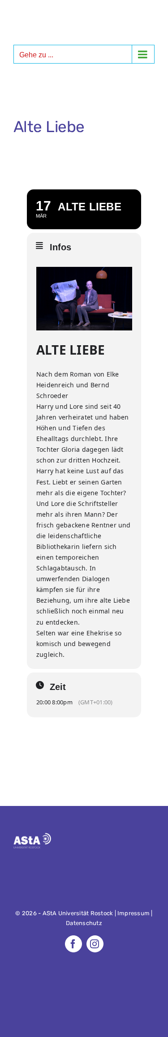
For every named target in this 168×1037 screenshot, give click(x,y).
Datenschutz (84, 923)
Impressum (133, 913)
